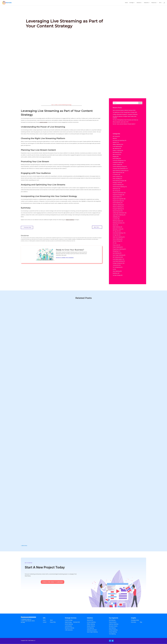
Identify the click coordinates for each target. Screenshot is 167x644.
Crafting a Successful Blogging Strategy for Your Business (40, 345)
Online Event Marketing (118, 237)
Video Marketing (116, 271)
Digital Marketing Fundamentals (119, 170)
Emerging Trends (116, 182)
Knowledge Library (135, 620)
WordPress (115, 273)
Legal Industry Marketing (118, 214)
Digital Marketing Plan (117, 172)
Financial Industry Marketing (119, 186)
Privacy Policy (53, 622)
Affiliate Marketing (117, 144)
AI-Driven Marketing (91, 622)
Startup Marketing (113, 631)
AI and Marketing (116, 146)
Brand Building (116, 158)
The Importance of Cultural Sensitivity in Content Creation (40, 318)
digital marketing (70, 219)
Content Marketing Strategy (64, 104)
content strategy (43, 122)
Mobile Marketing (116, 227)
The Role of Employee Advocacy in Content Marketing (39, 332)
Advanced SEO (90, 620)
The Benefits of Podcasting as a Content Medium (37, 412)
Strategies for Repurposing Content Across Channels (38, 439)
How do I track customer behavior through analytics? (124, 124)
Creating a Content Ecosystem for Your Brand (36, 506)
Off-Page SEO (116, 231)
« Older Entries (24, 545)
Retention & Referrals (69, 628)
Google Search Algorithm (118, 198)
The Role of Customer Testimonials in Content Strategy (39, 305)
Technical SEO (116, 265)
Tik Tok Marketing (116, 267)
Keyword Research (117, 210)
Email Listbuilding (116, 178)
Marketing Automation (118, 222)
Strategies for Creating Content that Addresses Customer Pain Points (43, 493)
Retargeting (115, 251)
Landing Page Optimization (118, 212)
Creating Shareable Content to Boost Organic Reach (38, 452)
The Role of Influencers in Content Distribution (36, 426)
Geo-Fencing (115, 190)
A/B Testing (115, 136)
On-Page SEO (116, 235)
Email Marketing (90, 628)
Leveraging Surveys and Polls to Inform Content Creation (39, 479)
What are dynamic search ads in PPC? (121, 122)
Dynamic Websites (91, 626)
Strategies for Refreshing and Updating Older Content (39, 466)
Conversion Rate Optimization (119, 168)
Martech (114, 225)
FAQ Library (135, 622)
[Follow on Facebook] (110, 641)
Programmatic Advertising (118, 249)
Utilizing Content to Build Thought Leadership (36, 385)
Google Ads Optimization (118, 192)
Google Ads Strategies (117, 194)
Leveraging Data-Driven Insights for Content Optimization (40, 399)
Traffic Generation (69, 630)
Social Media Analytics (117, 259)
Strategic (131, 2)
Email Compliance (116, 176)
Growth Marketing (117, 202)
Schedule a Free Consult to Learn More (52, 582)
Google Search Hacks (117, 200)
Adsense (114, 142)
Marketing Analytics (117, 220)
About (52, 620)
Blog (142, 622)
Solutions (139, 2)
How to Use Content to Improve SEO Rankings (36, 358)
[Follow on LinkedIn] (113, 641)
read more (24, 310)
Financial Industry (112, 622)
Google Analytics (116, 196)
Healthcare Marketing (117, 204)
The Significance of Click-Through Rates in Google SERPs (125, 112)
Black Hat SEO (116, 154)
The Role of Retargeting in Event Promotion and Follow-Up (125, 120)
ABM (114, 138)
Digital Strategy (68, 622)
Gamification (115, 188)
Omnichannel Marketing (118, 233)
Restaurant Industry (113, 626)
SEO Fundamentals (117, 257)
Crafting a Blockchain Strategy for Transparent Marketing (125, 114)
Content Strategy (68, 620)
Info (160, 2)
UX (113, 269)
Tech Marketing (112, 633)
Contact (45, 622)
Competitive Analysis (117, 162)
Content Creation (116, 164)
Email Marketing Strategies (118, 180)
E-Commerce (115, 174)
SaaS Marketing (116, 253)
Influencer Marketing (117, 206)
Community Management (118, 160)
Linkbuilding (115, 216)
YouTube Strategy (116, 275)
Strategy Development (118, 263)
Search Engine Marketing (118, 255)
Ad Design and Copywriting (118, 140)
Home (126, 2)
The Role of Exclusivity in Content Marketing (35, 372)
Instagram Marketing (117, 208)
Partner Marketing (117, 239)
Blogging (115, 156)
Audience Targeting (117, 150)
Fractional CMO (76, 622)
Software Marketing (113, 630)
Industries (146, 2)
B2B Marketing (116, 152)
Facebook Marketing (117, 184)
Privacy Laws (115, 245)
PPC (113, 243)
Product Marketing (117, 247)
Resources (154, 2)
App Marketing (116, 148)
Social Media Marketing (118, 261)
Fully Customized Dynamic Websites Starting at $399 (124, 110)
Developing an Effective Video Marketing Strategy (37, 533)
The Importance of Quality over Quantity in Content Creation (41, 520)
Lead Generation (68, 626)
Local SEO (115, 219)
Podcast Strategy (116, 241)
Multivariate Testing (117, 229)
